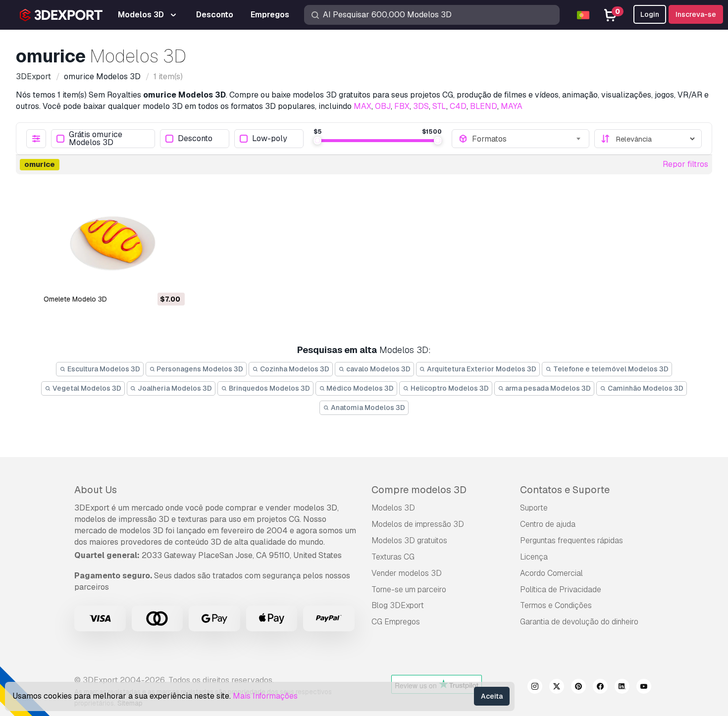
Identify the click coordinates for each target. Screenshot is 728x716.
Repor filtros (685, 164)
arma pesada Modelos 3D (547, 388)
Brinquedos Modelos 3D (268, 388)
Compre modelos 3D (419, 489)
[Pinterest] (578, 688)
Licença (534, 557)
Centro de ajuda (547, 524)
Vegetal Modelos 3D (86, 388)
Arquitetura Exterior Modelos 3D (480, 368)
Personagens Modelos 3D (199, 368)
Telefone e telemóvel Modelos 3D (610, 368)
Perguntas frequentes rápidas (571, 540)
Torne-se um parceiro (408, 589)
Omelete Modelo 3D (75, 299)
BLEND (483, 106)
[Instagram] (535, 688)
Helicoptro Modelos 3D (449, 388)
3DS (421, 106)
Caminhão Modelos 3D (644, 388)
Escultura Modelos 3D (103, 368)
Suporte (534, 508)
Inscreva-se (696, 14)
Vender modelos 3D (406, 573)
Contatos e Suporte (565, 489)
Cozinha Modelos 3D (294, 368)
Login (649, 14)
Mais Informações (265, 696)
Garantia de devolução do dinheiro (579, 621)
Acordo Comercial (551, 573)
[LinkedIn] (622, 688)
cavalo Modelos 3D (378, 368)
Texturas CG (393, 557)
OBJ (383, 106)
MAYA (511, 106)
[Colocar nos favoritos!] (170, 277)
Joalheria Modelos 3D (174, 388)
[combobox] (527, 138)
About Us (95, 489)
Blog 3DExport (397, 605)
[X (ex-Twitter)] (557, 688)
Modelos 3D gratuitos (409, 540)
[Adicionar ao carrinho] (150, 277)
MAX (362, 106)
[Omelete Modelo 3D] (113, 237)
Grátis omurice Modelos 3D (95, 139)
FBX (402, 106)
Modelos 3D (393, 508)
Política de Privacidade (560, 589)
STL (439, 106)
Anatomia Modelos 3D (367, 407)
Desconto (195, 139)
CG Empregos (395, 621)
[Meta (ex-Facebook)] (600, 688)
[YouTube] (644, 688)
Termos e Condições (556, 605)
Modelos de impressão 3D (417, 524)
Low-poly (269, 139)
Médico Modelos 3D (359, 388)
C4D (458, 106)
